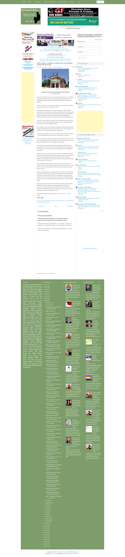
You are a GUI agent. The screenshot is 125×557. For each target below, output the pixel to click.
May (47, 512)
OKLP (32, 338)
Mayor (33, 333)
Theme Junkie (54, 553)
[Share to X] (41, 197)
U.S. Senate (37, 362)
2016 (34, 286)
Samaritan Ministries (27, 348)
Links (79, 2)
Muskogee (34, 334)
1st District (26, 284)
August (47, 505)
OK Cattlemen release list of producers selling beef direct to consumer (97, 378)
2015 (46, 530)
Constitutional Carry (27, 301)
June (47, 509)
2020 (40, 288)
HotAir (79, 74)
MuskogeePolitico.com (61, 552)
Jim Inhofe (39, 322)
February (48, 518)
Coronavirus (32, 303)
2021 (46, 296)
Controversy (38, 301)
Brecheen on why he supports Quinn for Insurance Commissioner (56, 59)
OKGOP (25, 338)
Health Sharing (62, 2)
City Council (36, 298)
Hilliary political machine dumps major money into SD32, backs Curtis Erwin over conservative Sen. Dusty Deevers (73, 443)
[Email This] (37, 197)
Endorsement (38, 310)
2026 (46, 284)
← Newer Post (40, 206)
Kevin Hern (26, 326)
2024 (46, 289)
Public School (46, 202)
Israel (37, 320)
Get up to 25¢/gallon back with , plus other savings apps (55, 50)
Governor (32, 315)
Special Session (28, 351)
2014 (27, 286)
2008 (46, 546)
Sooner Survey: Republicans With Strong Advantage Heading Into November (87, 88)
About (30, 2)
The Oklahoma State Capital (84, 93)
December (48, 302)
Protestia (80, 79)
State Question (33, 355)
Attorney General (28, 294)
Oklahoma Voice (82, 152)
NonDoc (80, 145)
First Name (80, 46)
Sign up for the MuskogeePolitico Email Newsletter (55, 49)
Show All (101, 210)
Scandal (37, 348)
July (47, 507)
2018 (27, 288)
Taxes (32, 359)
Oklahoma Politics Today (84, 138)
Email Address (81, 41)
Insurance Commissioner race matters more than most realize (56, 60)
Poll (37, 343)
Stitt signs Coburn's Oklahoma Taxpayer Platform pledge (93, 359)
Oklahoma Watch (82, 172)
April (47, 514)
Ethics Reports (30, 312)
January (48, 521)
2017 (40, 286)
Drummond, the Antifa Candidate (56, 57)
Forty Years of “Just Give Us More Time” (87, 160)
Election (26, 309)
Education (52, 200)
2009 (46, 544)
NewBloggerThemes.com (73, 553)
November (48, 305)
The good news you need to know (55, 47)
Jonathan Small (69, 200)
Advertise (38, 2)
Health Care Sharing (28, 320)
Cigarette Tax (26, 298)
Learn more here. (83, 26)
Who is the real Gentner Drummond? (56, 55)
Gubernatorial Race (28, 317)
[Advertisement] (28, 97)
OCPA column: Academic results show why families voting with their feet (55, 64)
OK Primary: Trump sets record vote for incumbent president (96, 325)
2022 (28, 289)
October (48, 500)
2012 (40, 284)
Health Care (34, 319)
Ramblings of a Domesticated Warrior (87, 204)
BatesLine (80, 103)
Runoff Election (34, 346)
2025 (46, 287)
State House (37, 353)
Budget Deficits (35, 296)
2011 (46, 539)
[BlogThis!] (39, 197)
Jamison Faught (58, 67)
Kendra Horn (36, 324)
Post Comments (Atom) (49, 273)
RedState (80, 67)
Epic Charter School (60, 200)
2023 (46, 291)
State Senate (28, 357)
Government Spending (35, 314)
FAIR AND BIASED (82, 197)
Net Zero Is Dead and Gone (84, 75)
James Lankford (27, 322)
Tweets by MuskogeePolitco (90, 248)
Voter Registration (33, 364)
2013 (46, 535)
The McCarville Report (83, 86)
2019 (34, 288)
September (48, 502)
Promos (72, 2)
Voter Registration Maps (28, 365)
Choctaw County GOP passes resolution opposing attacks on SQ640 (76, 370)
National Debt (36, 336)
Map (35, 329)
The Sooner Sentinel (82, 159)
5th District (30, 291)
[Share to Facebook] (42, 197)
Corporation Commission (29, 304)
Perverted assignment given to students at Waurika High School (76, 423)
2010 (34, 284)
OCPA (41, 202)
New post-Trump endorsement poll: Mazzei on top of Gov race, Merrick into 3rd (76, 404)
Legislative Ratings (49, 2)
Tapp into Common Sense (84, 178)
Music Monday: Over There (52, 415)
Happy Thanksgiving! (50, 311)
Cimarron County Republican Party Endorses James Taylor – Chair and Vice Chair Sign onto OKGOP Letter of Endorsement (89, 182)
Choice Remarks (82, 165)
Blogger (76, 552)
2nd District (38, 289)
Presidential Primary (28, 344)
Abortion (35, 293)
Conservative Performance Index (31, 299)
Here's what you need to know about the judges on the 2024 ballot (97, 448)
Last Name (80, 51)
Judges (28, 324)
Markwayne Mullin (28, 331)
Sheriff (24, 349)
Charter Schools (46, 200)
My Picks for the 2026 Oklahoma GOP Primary (76, 287)
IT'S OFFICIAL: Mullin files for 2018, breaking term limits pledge (96, 430)
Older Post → (70, 206)
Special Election (33, 349)
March (47, 516)
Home (23, 2)
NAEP (38, 202)
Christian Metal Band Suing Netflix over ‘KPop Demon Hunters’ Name (88, 81)
